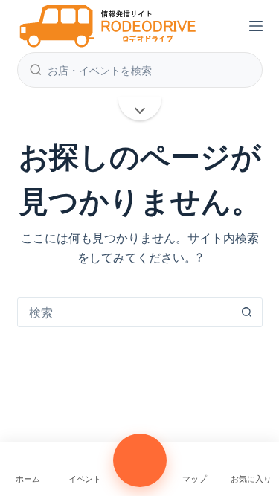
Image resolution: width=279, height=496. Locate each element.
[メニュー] (256, 26)
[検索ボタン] (247, 312)
